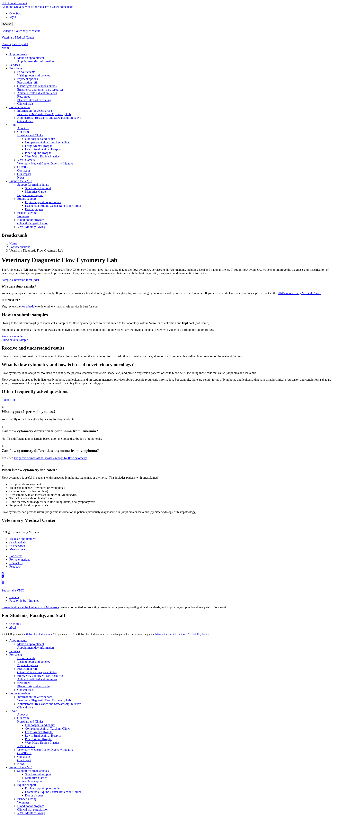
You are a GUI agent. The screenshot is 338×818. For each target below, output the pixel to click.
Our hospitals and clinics (40, 725)
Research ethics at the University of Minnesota (30, 607)
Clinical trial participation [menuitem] (32, 223)
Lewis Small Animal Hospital (43, 735)
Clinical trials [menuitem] (25, 103)
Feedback (15, 566)
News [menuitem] (20, 177)
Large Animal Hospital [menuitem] (39, 145)
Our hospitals (17, 542)
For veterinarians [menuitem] (19, 107)
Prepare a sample (12, 336)
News (20, 763)
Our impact (24, 760)
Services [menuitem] (14, 65)
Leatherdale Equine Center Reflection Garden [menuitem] (53, 205)
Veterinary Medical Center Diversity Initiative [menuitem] (45, 163)
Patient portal (20, 44)
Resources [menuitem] (23, 96)
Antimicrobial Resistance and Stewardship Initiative (49, 704)
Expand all (8, 399)
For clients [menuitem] (15, 68)
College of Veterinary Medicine (21, 30)
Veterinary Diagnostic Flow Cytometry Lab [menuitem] (44, 114)
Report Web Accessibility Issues (192, 634)
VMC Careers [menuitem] (26, 160)
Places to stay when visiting (34, 686)
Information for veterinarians (34, 696)
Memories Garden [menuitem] (36, 191)
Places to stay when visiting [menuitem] (34, 100)
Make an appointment (22, 538)
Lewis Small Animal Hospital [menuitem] (43, 149)
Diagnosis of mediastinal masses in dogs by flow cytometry (50, 458)
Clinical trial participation (32, 809)
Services (14, 651)
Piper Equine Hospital (38, 739)
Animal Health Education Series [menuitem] (37, 93)
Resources (23, 682)
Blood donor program (30, 806)
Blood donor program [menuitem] (30, 219)
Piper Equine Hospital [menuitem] (38, 153)
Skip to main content (14, 3)
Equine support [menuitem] (26, 198)
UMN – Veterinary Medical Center (299, 293)
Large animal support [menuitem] (30, 195)
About (13, 711)
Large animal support (30, 781)
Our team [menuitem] (23, 131)
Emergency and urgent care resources (40, 675)
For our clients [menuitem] (26, 72)
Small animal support (38, 774)
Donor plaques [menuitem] (34, 209)
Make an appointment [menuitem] (30, 57)
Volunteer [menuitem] (23, 216)
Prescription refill (27, 668)
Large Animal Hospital (39, 732)
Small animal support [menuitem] (38, 188)
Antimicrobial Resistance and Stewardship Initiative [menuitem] (49, 117)
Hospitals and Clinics (30, 721)
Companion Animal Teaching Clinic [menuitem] (47, 142)
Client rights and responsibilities (37, 672)
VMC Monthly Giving (31, 813)
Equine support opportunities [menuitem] (43, 202)
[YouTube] (169, 580)
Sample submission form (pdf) (20, 279)
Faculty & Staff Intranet (24, 600)
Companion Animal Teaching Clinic (47, 728)
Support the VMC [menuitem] (20, 181)
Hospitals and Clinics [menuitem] (30, 135)
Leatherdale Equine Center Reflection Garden (53, 792)
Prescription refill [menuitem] (27, 82)
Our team (23, 718)
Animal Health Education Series (37, 679)
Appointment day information (35, 647)
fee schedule (29, 306)
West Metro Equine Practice (42, 742)
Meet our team (18, 549)
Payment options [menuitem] (27, 79)
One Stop (15, 13)
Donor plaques (34, 795)
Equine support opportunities (43, 788)
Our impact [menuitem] (24, 174)
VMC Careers (26, 746)
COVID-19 (24, 753)
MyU (12, 17)
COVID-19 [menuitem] (24, 167)
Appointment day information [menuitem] (35, 61)
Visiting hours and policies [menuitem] (33, 75)
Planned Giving (27, 799)
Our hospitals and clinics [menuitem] (40, 138)
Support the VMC (13, 590)
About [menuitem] (13, 124)
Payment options (27, 665)
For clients (15, 556)
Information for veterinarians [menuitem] (34, 110)
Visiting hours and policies (33, 661)
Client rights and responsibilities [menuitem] (37, 86)
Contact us (15, 563)
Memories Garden (36, 777)
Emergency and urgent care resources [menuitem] (40, 89)
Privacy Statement (164, 634)
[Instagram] (169, 584)
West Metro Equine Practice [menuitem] (42, 156)
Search (7, 23)
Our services (17, 545)
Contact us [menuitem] (23, 170)
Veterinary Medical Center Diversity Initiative (45, 749)
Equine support (26, 785)
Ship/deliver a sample (15, 340)
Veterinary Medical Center (18, 37)
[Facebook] (169, 573)
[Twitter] (169, 577)
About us (23, 714)
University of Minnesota (39, 634)
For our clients (26, 658)
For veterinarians (19, 247)
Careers (6, 44)
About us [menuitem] (23, 128)
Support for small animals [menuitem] (33, 184)
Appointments (18, 640)
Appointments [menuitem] (18, 54)
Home (13, 243)
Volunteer (23, 802)
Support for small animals (33, 770)
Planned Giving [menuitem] (27, 212)
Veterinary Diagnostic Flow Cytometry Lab (44, 700)
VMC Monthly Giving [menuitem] (31, 226)
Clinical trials (25, 689)
